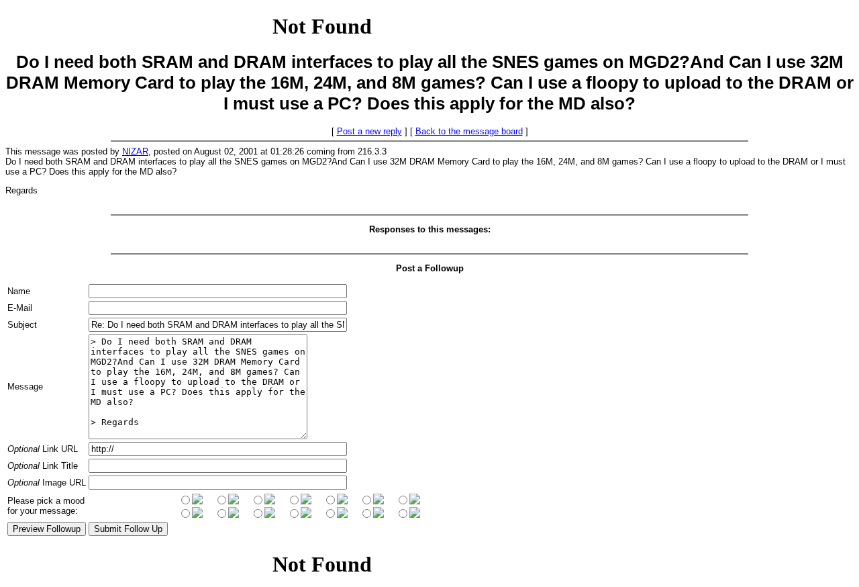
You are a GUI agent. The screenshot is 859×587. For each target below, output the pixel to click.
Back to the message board (469, 131)
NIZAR (135, 151)
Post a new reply (369, 131)
